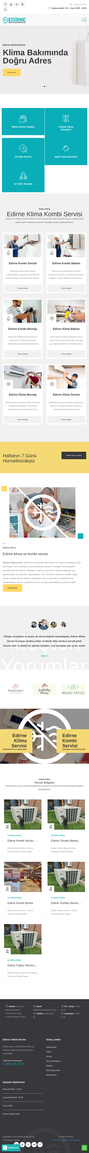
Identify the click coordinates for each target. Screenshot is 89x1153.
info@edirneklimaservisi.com (45, 1010)
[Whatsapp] (5, 9)
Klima (48, 1052)
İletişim (49, 1066)
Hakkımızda (51, 1047)
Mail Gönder (51, 1075)
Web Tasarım (57, 1140)
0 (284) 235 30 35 (79, 4)
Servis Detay (23, 288)
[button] (42, 86)
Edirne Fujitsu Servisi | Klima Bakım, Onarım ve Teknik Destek (23, 965)
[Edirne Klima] (14, 20)
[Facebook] (5, 4)
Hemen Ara (11, 72)
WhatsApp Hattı (53, 1070)
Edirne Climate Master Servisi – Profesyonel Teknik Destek (64, 840)
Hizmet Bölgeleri (53, 1061)
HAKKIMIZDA (12, 588)
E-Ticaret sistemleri (73, 1140)
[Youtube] (11, 4)
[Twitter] (22, 4)
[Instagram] (16, 4)
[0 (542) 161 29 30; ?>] (84, 1149)
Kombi (49, 1056)
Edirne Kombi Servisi (20, 903)
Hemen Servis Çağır (74, 455)
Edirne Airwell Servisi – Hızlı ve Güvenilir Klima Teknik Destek (22, 840)
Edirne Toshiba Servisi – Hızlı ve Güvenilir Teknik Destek (65, 903)
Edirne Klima (15, 835)
